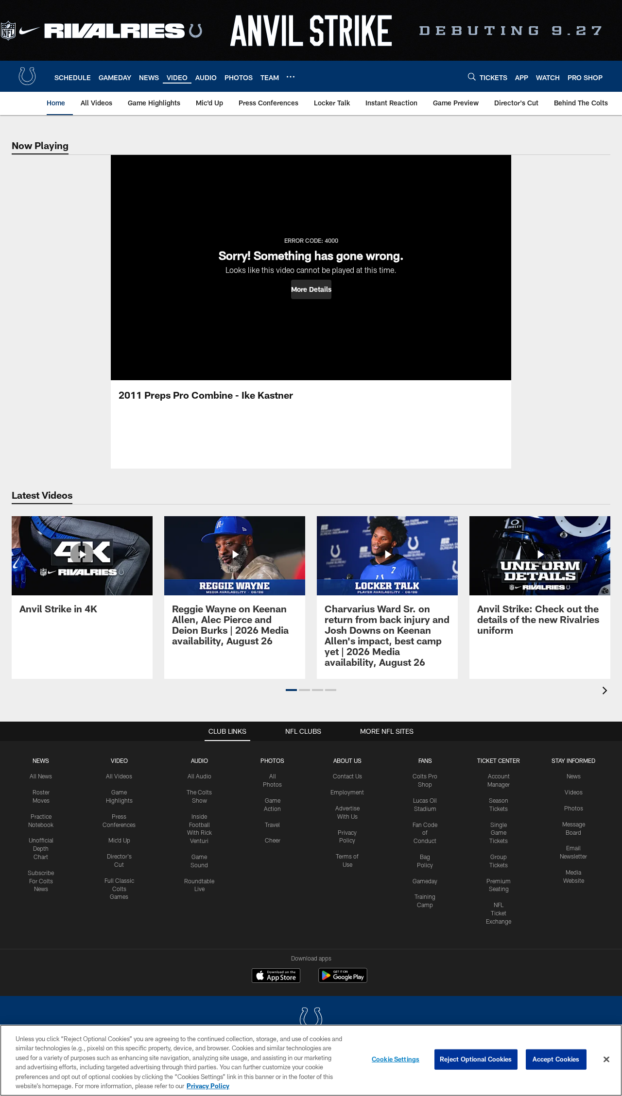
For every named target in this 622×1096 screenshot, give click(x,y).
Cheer (272, 840)
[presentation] (606, 692)
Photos (272, 760)
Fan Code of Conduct (425, 832)
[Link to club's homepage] (27, 76)
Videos (574, 792)
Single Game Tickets (498, 832)
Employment (347, 792)
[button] (311, 289)
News (41, 760)
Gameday (425, 880)
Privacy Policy (208, 1086)
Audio (199, 760)
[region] (311, 1060)
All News (41, 776)
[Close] (606, 1059)
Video (119, 760)
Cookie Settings (395, 1059)
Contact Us (347, 776)
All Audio (199, 776)
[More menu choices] (290, 77)
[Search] (472, 76)
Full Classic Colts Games (119, 888)
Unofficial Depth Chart (41, 848)
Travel (272, 824)
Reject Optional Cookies (476, 1059)
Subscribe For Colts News (41, 881)
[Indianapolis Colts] (311, 1020)
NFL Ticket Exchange (498, 913)
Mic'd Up (119, 840)
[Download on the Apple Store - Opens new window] (276, 976)
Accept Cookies (556, 1059)
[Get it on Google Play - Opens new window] (343, 980)
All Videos (119, 776)
